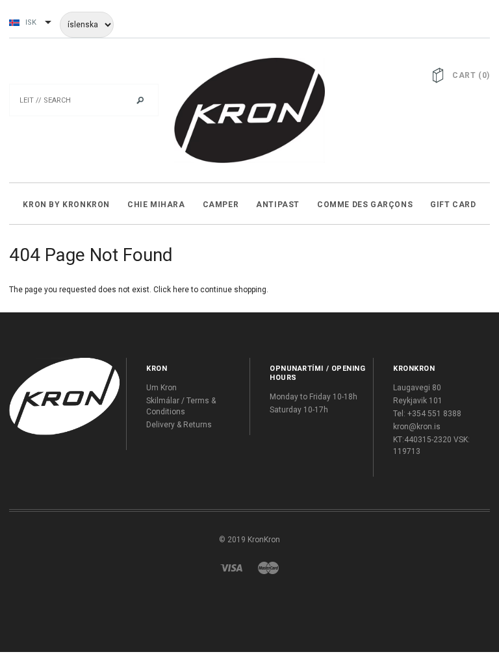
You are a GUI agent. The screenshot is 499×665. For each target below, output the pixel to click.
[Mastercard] (268, 567)
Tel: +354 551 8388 (427, 413)
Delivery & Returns (179, 424)
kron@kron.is (417, 426)
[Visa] (231, 567)
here (181, 289)
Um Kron (161, 387)
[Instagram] (64, 396)
